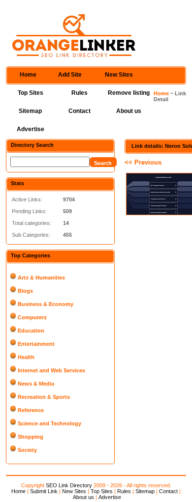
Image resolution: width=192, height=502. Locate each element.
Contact (79, 111)
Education (31, 331)
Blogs (25, 291)
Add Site (70, 74)
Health (26, 357)
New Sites (119, 74)
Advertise (30, 129)
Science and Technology (49, 423)
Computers (32, 317)
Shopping (30, 437)
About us (128, 111)
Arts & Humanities (41, 277)
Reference (31, 410)
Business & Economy (45, 304)
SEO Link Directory (69, 485)
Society (27, 450)
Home (28, 74)
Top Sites (30, 92)
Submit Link (44, 491)
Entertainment (36, 344)
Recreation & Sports (44, 397)
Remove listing (129, 92)
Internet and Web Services (51, 370)
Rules (79, 92)
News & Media (36, 384)
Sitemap (30, 111)
